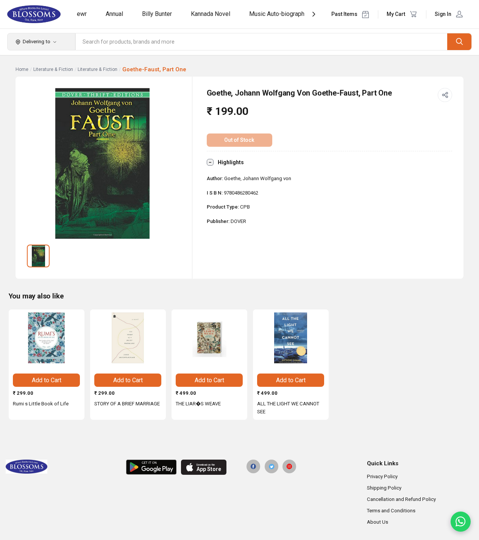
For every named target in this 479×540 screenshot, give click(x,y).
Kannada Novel (210, 13)
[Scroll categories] (313, 14)
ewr (82, 13)
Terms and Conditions (391, 510)
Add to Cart (46, 380)
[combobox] (262, 41)
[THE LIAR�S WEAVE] (209, 337)
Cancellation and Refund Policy (401, 499)
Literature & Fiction (53, 69)
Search (459, 41)
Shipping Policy (384, 488)
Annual (114, 13)
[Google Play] (151, 467)
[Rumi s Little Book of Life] (46, 337)
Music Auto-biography (278, 13)
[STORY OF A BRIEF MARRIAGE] (128, 337)
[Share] (445, 95)
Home (22, 69)
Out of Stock (239, 140)
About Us (377, 522)
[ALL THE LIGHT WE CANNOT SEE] (291, 337)
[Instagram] (289, 466)
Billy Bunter (157, 13)
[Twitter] (271, 466)
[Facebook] (253, 466)
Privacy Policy (382, 476)
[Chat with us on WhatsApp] (461, 522)
